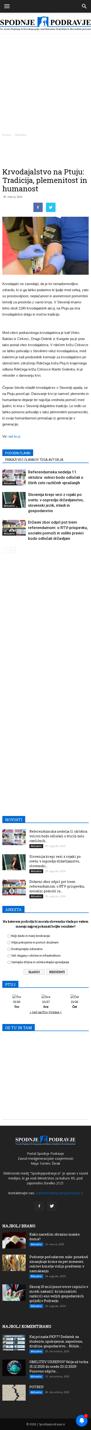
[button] (84, 6)
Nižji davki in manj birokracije (30, 936)
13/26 (74, 1004)
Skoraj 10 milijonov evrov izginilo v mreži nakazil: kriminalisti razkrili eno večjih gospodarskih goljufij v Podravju (58, 1293)
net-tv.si (14, 436)
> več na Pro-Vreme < (46, 1012)
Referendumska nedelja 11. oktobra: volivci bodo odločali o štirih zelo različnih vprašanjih (55, 477)
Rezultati (57, 972)
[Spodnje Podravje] (45, 23)
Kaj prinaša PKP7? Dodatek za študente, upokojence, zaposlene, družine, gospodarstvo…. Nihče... (56, 1341)
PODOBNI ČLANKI (17, 453)
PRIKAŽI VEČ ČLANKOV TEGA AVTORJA (34, 460)
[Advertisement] (45, 82)
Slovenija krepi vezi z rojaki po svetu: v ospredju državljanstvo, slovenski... (55, 861)
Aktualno (21, 135)
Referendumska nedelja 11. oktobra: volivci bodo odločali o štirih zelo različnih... (58, 836)
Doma (6, 135)
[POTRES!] (14, 1393)
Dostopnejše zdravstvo (27, 949)
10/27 (46, 1004)
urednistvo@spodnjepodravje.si (59, 1193)
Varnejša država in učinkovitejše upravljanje (40, 962)
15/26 (17, 1004)
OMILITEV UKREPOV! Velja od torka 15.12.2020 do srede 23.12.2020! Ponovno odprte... (58, 1366)
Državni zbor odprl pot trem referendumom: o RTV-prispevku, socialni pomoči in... (57, 886)
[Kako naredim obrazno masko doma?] (14, 1240)
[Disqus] (45, 624)
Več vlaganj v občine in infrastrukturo (36, 955)
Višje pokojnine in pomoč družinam (35, 942)
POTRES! (36, 1387)
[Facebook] (39, 1206)
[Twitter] (51, 1206)
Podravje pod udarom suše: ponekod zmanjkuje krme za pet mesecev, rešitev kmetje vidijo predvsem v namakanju (58, 1264)
